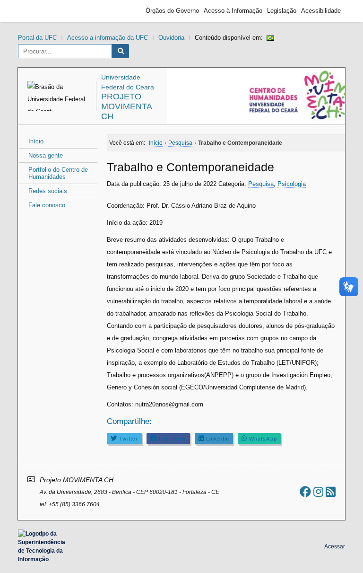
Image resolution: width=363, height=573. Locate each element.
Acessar (334, 546)
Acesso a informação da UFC (107, 37)
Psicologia (291, 183)
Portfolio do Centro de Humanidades (58, 173)
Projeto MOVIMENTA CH (126, 106)
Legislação (281, 10)
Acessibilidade (321, 10)
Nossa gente (45, 155)
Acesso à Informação (233, 10)
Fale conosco (46, 205)
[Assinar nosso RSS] (331, 491)
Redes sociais (47, 190)
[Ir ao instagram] (318, 491)
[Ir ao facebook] (305, 491)
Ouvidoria (171, 37)
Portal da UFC (37, 37)
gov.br (39, 11)
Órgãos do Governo (172, 10)
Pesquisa (261, 183)
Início (35, 141)
